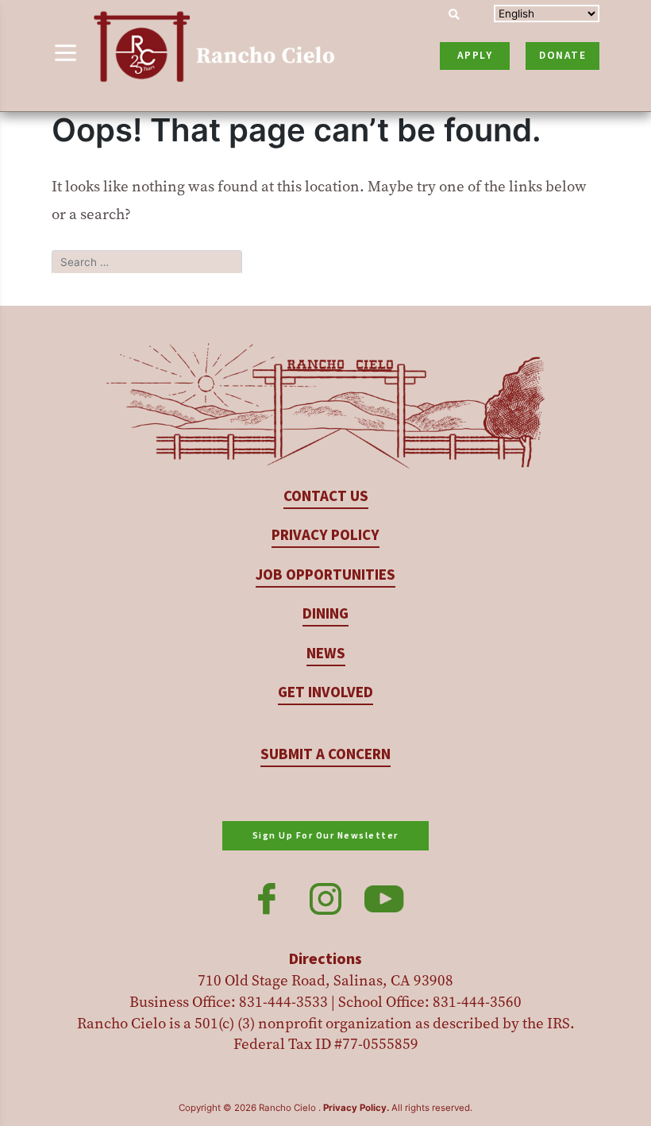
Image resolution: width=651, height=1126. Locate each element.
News (325, 654)
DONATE (562, 55)
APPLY (475, 55)
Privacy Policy (325, 535)
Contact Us (325, 496)
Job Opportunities (325, 575)
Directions (325, 959)
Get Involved (325, 693)
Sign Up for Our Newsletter (325, 836)
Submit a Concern (325, 754)
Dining (325, 614)
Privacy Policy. (356, 1107)
